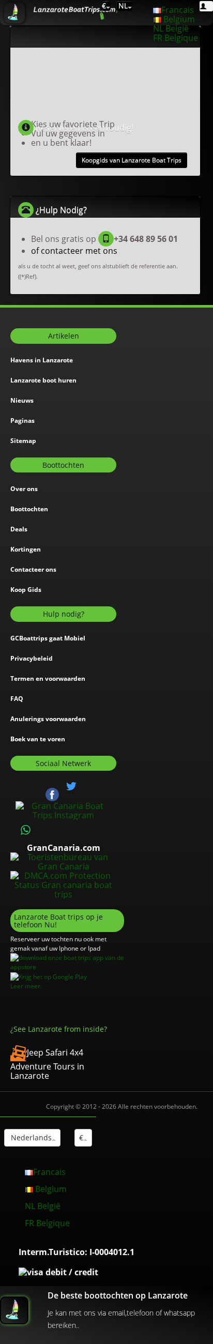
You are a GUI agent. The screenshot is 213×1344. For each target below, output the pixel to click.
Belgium (178, 19)
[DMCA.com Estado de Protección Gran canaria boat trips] (63, 884)
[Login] (206, 6)
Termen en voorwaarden (47, 678)
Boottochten (29, 509)
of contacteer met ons (74, 250)
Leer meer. (26, 986)
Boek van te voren (37, 739)
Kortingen (25, 549)
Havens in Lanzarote (41, 360)
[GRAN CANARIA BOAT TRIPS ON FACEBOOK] (52, 793)
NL (122, 5)
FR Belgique (175, 37)
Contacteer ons (33, 569)
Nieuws (22, 400)
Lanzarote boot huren (43, 380)
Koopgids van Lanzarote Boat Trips (131, 160)
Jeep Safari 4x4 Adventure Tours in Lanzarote (47, 1064)
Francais (177, 10)
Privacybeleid (31, 658)
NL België (171, 28)
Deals (18, 529)
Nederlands (30, 1137)
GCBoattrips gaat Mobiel (47, 638)
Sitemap (23, 440)
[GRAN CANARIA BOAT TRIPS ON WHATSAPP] (26, 830)
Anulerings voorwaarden (48, 718)
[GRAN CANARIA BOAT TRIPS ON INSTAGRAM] (63, 809)
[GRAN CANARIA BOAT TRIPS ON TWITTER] (71, 786)
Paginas (22, 420)
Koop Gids (25, 589)
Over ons (24, 488)
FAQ (16, 698)
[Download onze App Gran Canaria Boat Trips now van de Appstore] (67, 962)
